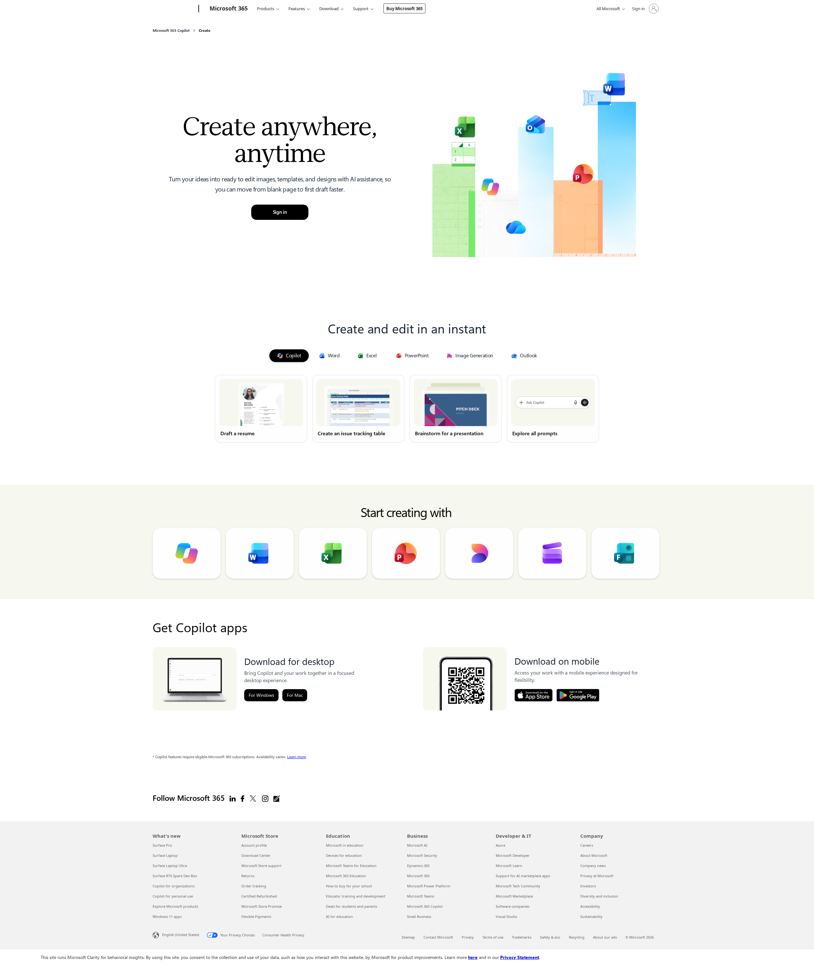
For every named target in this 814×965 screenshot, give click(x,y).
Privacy (468, 937)
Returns (247, 875)
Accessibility (590, 906)
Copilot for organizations (174, 886)
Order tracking (253, 886)
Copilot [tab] (293, 356)
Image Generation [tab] (474, 356)
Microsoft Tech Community (518, 886)
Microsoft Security (422, 855)
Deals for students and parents (351, 906)
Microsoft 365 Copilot (425, 906)
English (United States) (180, 934)
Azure (500, 845)
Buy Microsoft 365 (404, 8)
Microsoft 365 (418, 875)
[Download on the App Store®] (533, 695)
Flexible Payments (256, 916)
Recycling (576, 937)
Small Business (419, 916)
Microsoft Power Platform (428, 886)
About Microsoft (593, 855)
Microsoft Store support (261, 865)
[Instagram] (265, 798)
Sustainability (591, 916)
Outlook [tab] (528, 356)
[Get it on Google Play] (577, 695)
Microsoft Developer (513, 855)
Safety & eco (550, 937)
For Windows (261, 695)
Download (329, 8)
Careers (586, 845)
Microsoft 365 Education (346, 875)
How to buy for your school (349, 886)
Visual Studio (506, 916)
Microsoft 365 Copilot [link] (171, 30)
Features (296, 8)
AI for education (339, 916)
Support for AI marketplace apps (523, 875)
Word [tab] (334, 356)
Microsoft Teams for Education (351, 865)
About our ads (605, 937)
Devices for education (344, 855)
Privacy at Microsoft (596, 875)
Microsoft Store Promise (261, 906)
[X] (253, 798)
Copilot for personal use (173, 896)
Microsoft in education (344, 845)
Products (265, 8)
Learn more (296, 757)
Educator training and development (355, 896)
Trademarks (521, 937)
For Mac (295, 695)
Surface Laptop (165, 855)
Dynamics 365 (418, 865)
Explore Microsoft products (175, 906)
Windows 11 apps (167, 916)
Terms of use (492, 937)
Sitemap (408, 937)
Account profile (254, 845)
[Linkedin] (233, 798)
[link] (261, 409)
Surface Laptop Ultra (170, 865)
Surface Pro (162, 845)
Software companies (512, 906)
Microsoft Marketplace (514, 896)
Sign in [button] (280, 212)
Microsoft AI (417, 845)
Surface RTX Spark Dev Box (175, 875)
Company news (593, 865)
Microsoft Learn (509, 865)
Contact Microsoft (438, 937)
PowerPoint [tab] (417, 356)
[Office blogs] (276, 798)
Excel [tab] (371, 356)
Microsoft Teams (420, 896)
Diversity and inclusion (599, 896)
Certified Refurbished (259, 896)
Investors (588, 886)
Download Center (256, 855)
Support (361, 8)
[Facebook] (242, 798)
